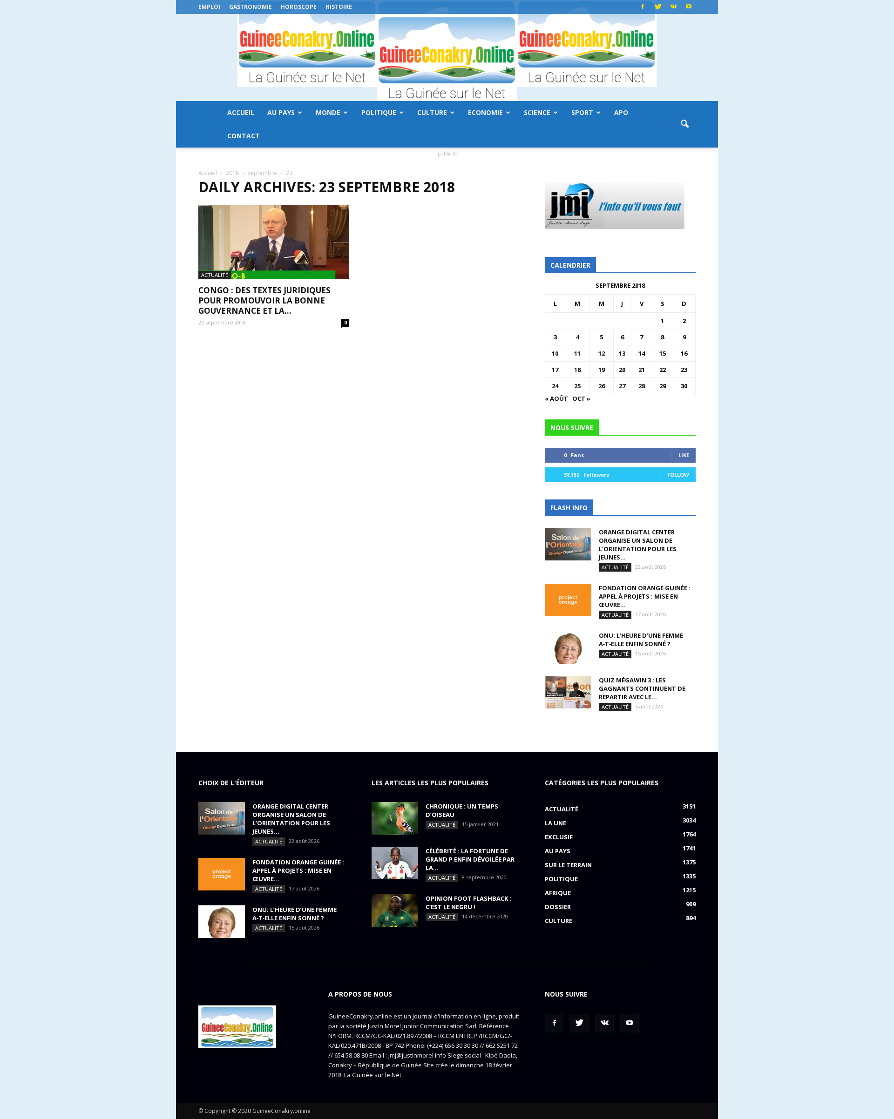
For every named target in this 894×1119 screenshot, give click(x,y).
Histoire (338, 7)
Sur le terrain (568, 865)
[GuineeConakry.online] (447, 57)
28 (641, 386)
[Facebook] (643, 7)
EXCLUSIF (559, 837)
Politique (378, 112)
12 (601, 353)
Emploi (209, 7)
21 (641, 369)
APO (621, 112)
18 (577, 369)
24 (555, 386)
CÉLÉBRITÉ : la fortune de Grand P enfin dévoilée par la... (470, 859)
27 (622, 386)
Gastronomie (250, 7)
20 (622, 369)
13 (622, 353)
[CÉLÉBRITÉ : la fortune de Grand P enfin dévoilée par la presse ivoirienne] (395, 863)
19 (601, 369)
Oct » (581, 398)
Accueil (240, 112)
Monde (328, 112)
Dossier (558, 907)
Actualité (214, 274)
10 (555, 353)
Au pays (281, 112)
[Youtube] (689, 7)
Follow (678, 474)
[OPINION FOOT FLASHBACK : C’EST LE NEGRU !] (395, 910)
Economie (485, 112)
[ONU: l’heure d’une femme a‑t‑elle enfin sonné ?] (568, 647)
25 (577, 386)
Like (683, 455)
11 (577, 353)
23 (684, 369)
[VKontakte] (673, 7)
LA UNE (555, 823)
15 (662, 353)
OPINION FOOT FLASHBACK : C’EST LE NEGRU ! (468, 902)
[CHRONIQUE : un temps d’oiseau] (395, 818)
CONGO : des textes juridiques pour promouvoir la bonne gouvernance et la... (264, 300)
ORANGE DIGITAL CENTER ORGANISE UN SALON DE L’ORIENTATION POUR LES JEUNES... (638, 544)
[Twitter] (658, 7)
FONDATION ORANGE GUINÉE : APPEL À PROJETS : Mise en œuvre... (645, 596)
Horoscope (299, 7)
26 (601, 386)
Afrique (558, 893)
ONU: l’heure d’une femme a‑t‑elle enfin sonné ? (641, 639)
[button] (684, 124)
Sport (582, 112)
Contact (243, 135)
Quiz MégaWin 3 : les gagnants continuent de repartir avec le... (642, 688)
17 (555, 369)
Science (537, 112)
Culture (432, 112)
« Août (556, 398)
